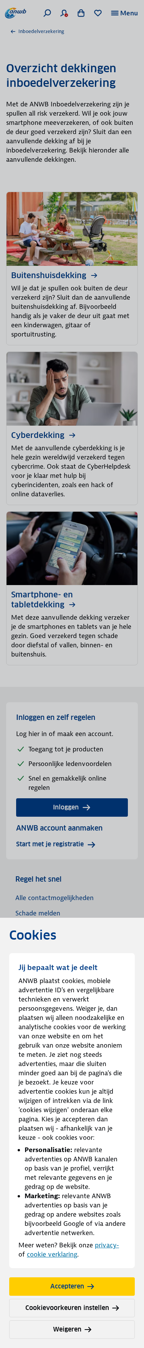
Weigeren (67, 1329)
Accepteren (67, 1286)
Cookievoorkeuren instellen (67, 1308)
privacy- (107, 1245)
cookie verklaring (52, 1254)
